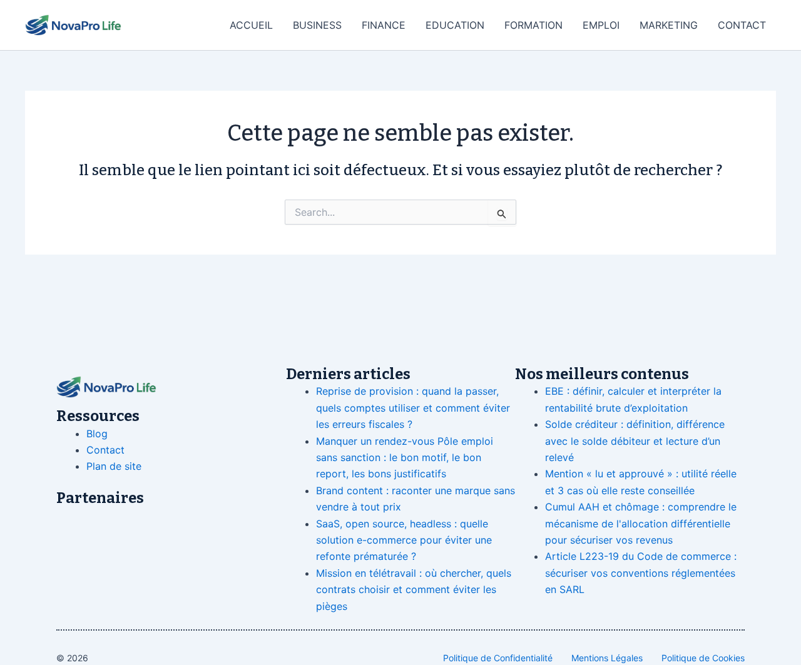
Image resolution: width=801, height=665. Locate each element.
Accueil (251, 25)
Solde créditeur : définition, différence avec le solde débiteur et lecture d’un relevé (635, 441)
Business (317, 25)
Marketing (669, 25)
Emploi (601, 25)
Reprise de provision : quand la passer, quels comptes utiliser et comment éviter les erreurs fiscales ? (413, 407)
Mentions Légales (607, 657)
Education (455, 25)
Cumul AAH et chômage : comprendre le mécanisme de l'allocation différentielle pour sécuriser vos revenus (641, 523)
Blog (97, 433)
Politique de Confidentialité (498, 657)
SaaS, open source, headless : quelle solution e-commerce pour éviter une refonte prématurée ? (404, 540)
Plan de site (113, 466)
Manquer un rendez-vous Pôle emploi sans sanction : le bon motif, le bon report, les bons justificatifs (404, 457)
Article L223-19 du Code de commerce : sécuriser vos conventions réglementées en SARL (641, 573)
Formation (533, 25)
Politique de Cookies (703, 657)
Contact (742, 25)
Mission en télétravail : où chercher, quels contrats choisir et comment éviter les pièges (413, 589)
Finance (384, 25)
